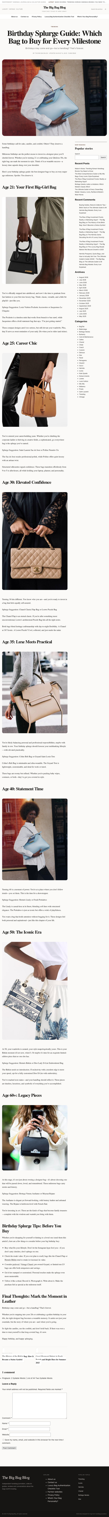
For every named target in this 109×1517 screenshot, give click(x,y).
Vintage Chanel (27, 1264)
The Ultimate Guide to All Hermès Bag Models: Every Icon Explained (93, 210)
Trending (54, 26)
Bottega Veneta (84, 332)
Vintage (82, 397)
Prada (81, 389)
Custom (82, 350)
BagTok (81, 326)
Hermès (82, 368)
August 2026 (83, 277)
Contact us (25, 16)
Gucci (81, 365)
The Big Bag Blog (54, 7)
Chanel (81, 342)
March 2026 (83, 290)
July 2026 (82, 280)
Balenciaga (83, 329)
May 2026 (82, 285)
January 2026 (84, 295)
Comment (7, 1418)
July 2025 (82, 311)
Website (5, 1435)
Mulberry (82, 386)
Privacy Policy (37, 16)
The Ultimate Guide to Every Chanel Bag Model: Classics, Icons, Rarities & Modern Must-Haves (89, 191)
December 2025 (84, 298)
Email (5, 1429)
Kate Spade (83, 373)
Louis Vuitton (83, 381)
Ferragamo (83, 360)
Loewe (81, 378)
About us (14, 16)
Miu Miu (82, 384)
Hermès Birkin (11, 1259)
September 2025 (85, 306)
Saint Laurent (83, 392)
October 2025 (84, 303)
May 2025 (82, 316)
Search (77, 154)
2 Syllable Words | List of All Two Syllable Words (31, 1378)
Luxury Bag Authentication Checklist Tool (59, 16)
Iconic (81, 371)
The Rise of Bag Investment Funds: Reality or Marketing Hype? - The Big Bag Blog (92, 219)
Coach (81, 347)
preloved (16, 1264)
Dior (80, 355)
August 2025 (83, 308)
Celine (81, 339)
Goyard (81, 363)
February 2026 (84, 293)
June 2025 (83, 314)
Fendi (81, 358)
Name (5, 1423)
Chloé (81, 345)
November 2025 (85, 301)
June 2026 (83, 282)
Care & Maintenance (86, 337)
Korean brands (84, 376)
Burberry (82, 334)
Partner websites (55, 1492)
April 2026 (82, 288)
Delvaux (82, 352)
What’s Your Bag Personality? (87, 16)
